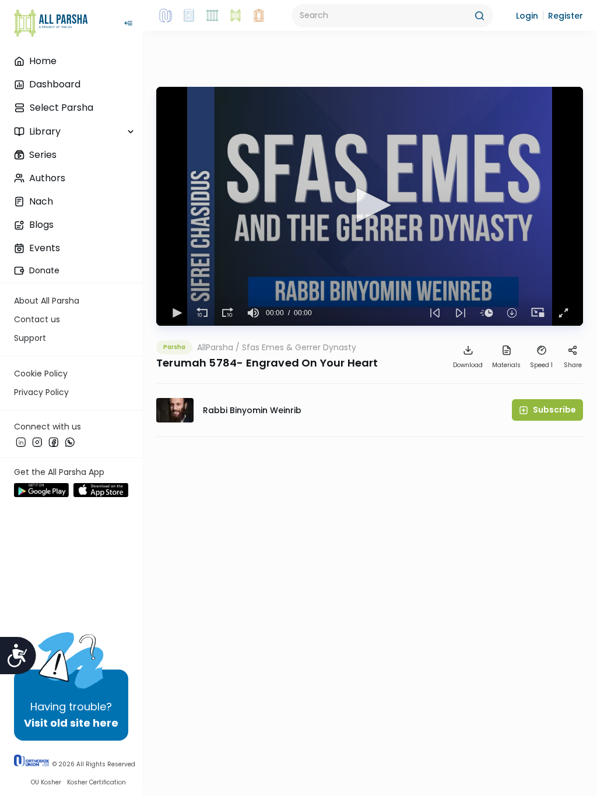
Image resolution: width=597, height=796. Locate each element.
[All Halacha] (212, 15)
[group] (253, 313)
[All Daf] (259, 15)
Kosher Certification (96, 782)
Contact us (37, 319)
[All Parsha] (235, 15)
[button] (527, 16)
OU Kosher (46, 782)
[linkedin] (21, 442)
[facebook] (54, 442)
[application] (369, 206)
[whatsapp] (70, 442)
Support (30, 338)
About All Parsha (46, 301)
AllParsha (215, 347)
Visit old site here (71, 723)
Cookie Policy (41, 373)
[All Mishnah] (189, 15)
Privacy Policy (41, 392)
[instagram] (37, 442)
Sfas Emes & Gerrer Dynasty (299, 347)
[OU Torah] (165, 15)
